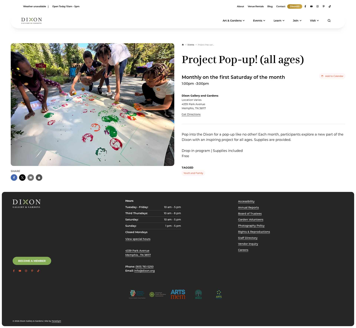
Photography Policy (251, 225)
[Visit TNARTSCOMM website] (218, 294)
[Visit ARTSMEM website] (178, 294)
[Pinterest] (324, 6)
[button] (14, 177)
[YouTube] (311, 6)
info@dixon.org (144, 270)
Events (257, 20)
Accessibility (246, 201)
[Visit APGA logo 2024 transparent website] (157, 294)
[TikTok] (330, 6)
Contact (280, 6)
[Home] (183, 45)
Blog (270, 6)
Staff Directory (248, 238)
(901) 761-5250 (145, 266)
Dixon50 (294, 6)
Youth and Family (193, 173)
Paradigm (56, 321)
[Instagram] (317, 6)
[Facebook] (305, 6)
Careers (243, 250)
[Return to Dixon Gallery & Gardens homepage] (26, 203)
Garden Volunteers (250, 219)
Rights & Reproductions (254, 231)
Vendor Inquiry (248, 243)
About (240, 6)
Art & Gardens (232, 20)
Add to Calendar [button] (334, 76)
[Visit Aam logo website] (137, 294)
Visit (313, 20)
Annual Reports (248, 207)
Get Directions (191, 114)
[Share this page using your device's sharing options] (39, 177)
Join (296, 20)
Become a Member (32, 261)
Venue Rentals (256, 6)
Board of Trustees (250, 213)
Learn (277, 20)
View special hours (137, 239)
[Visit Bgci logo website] (198, 294)
